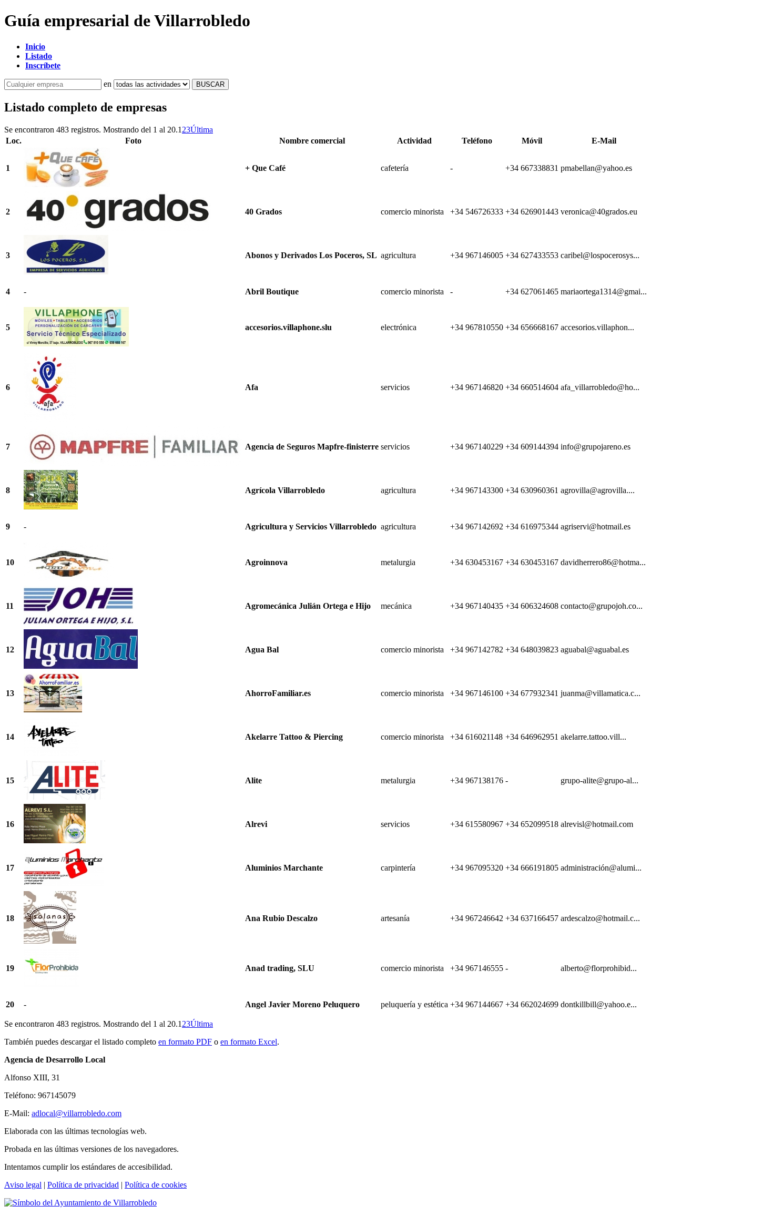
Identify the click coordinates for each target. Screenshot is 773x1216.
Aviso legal (23, 1184)
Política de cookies (156, 1184)
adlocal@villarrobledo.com (76, 1113)
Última (201, 129)
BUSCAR (210, 84)
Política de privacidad (83, 1184)
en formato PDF (185, 1041)
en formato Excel (248, 1041)
